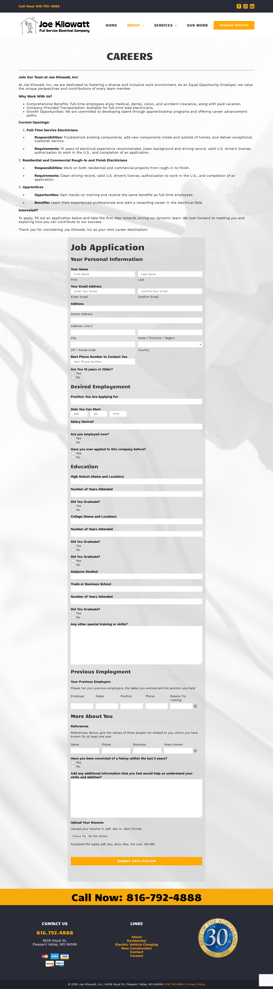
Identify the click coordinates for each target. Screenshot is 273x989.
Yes (78, 373)
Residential (136, 941)
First (74, 279)
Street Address (82, 314)
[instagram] (245, 6)
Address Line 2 (82, 326)
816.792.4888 (54, 932)
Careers (136, 956)
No (78, 377)
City (73, 338)
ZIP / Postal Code (83, 350)
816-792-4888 (164, 896)
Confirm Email (148, 297)
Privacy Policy (195, 984)
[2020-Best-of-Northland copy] (218, 920)
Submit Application (136, 861)
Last (141, 279)
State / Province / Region (156, 338)
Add (195, 706)
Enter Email (79, 297)
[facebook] (239, 6)
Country (143, 350)
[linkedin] (252, 6)
